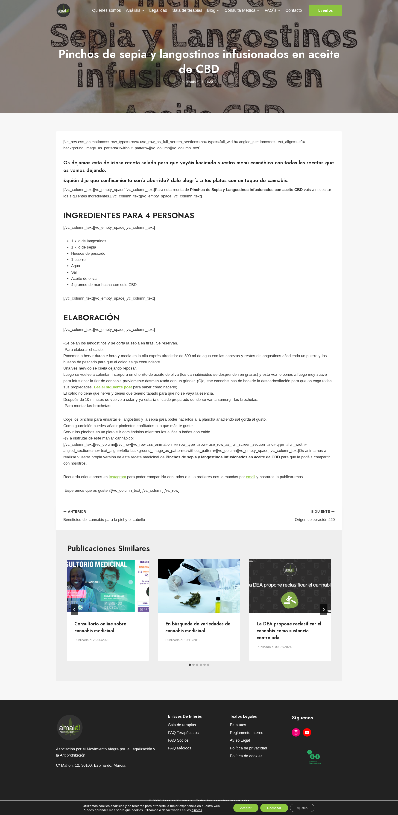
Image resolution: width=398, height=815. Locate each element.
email (250, 477)
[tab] (190, 665)
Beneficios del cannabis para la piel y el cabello (104, 516)
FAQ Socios (178, 740)
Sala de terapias (187, 10)
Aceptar (246, 808)
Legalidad (158, 10)
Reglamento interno (246, 733)
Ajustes (302, 808)
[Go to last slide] (74, 609)
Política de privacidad (248, 748)
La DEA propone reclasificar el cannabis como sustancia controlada (289, 631)
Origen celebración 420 (315, 516)
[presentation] (108, 586)
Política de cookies (246, 756)
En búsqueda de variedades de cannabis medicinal (197, 627)
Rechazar (274, 808)
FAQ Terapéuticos (183, 733)
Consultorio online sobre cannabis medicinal (100, 627)
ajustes (197, 810)
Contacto (293, 10)
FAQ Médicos (179, 748)
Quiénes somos (106, 10)
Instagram (117, 477)
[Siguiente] (323, 609)
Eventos (325, 10)
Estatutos (238, 725)
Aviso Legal (240, 740)
